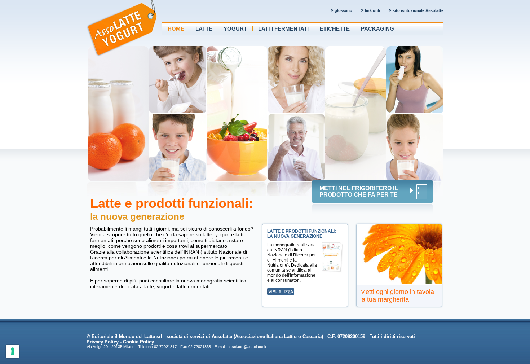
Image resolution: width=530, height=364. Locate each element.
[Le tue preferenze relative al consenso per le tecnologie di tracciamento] (12, 351)
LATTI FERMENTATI (283, 29)
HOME (176, 29)
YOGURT (235, 29)
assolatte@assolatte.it (247, 347)
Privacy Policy (103, 342)
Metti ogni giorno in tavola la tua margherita (397, 295)
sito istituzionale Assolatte (416, 10)
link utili (370, 10)
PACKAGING (377, 29)
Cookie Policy (138, 342)
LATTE (203, 29)
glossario (341, 10)
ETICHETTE (335, 29)
